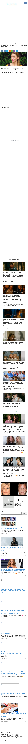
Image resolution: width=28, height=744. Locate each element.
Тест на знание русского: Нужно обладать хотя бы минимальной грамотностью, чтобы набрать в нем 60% (13, 715)
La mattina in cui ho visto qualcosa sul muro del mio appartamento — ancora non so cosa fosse (13, 343)
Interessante (3, 555)
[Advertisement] (14, 25)
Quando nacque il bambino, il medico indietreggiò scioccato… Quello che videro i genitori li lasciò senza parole (14, 364)
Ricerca (2, 511)
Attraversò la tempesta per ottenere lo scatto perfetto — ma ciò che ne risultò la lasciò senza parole (13, 549)
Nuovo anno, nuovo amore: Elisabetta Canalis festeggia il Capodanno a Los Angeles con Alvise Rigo (13, 591)
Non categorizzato (16, 48)
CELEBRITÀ (3, 597)
